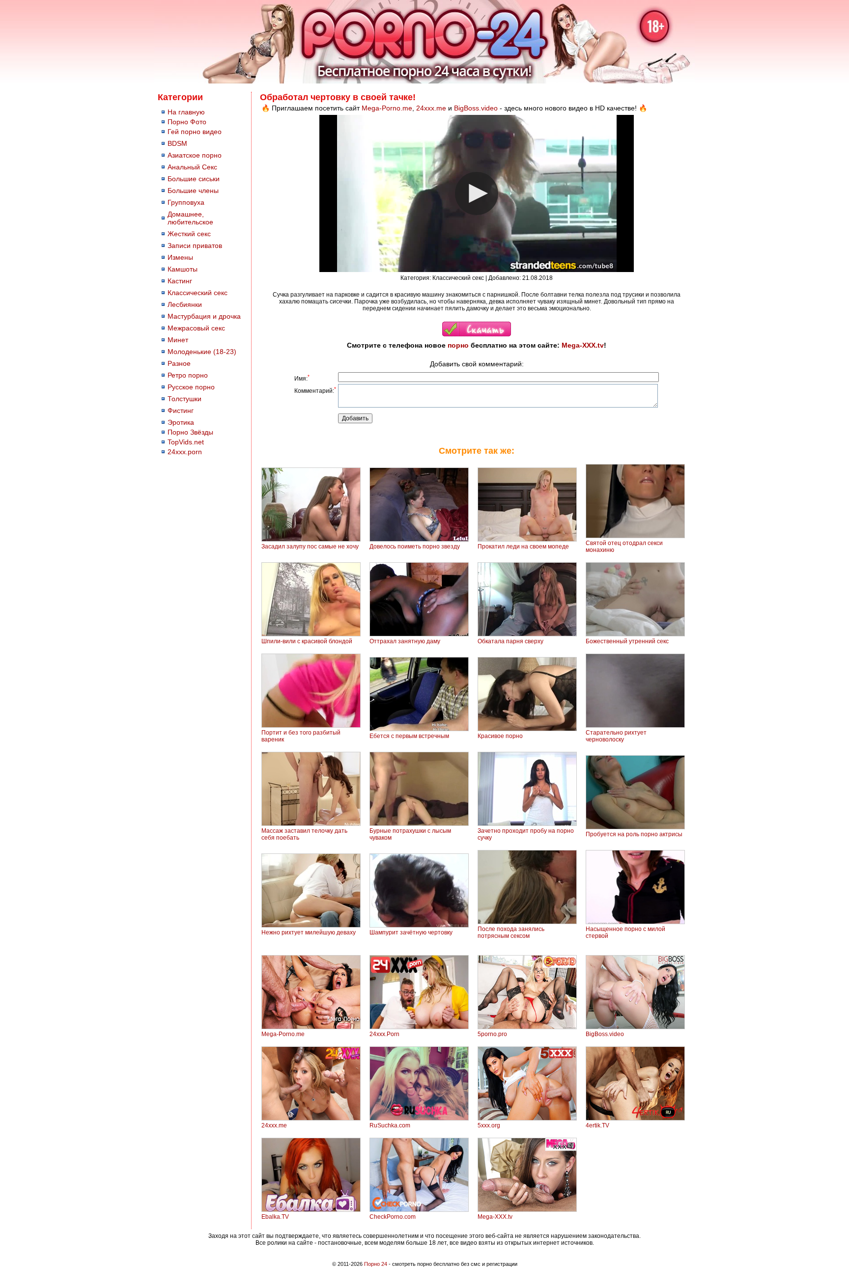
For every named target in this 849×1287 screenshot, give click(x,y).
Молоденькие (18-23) (202, 352)
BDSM (177, 143)
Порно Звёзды (190, 432)
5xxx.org (489, 1125)
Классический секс (197, 293)
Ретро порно (188, 375)
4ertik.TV (597, 1125)
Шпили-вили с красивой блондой (306, 641)
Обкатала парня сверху (510, 641)
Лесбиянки (185, 304)
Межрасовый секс (196, 328)
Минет (178, 340)
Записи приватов (195, 245)
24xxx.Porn (384, 1034)
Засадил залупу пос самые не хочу (310, 546)
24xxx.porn (185, 452)
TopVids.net (186, 442)
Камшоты (183, 269)
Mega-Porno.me (387, 108)
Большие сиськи (194, 179)
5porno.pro (492, 1034)
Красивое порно (500, 736)
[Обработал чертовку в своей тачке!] (476, 334)
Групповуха (186, 202)
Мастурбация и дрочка (204, 316)
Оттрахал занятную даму (404, 641)
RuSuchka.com (389, 1125)
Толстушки (184, 399)
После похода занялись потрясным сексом (511, 932)
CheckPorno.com (392, 1216)
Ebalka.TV (275, 1216)
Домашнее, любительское (190, 218)
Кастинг (180, 281)
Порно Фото (187, 122)
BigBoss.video (476, 108)
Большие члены (193, 190)
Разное (179, 363)
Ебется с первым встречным (409, 736)
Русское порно (191, 387)
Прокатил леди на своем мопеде (523, 546)
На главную (186, 112)
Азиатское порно (195, 155)
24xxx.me (431, 108)
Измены (180, 257)
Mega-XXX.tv (583, 345)
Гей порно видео (195, 132)
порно (458, 345)
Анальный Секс (192, 167)
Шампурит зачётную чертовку (411, 932)
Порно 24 (375, 1264)
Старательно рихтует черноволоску (616, 736)
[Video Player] (476, 193)
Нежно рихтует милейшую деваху (308, 932)
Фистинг (181, 410)
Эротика (181, 422)
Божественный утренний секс (627, 641)
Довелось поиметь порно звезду (414, 546)
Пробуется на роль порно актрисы (634, 834)
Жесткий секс (189, 234)
